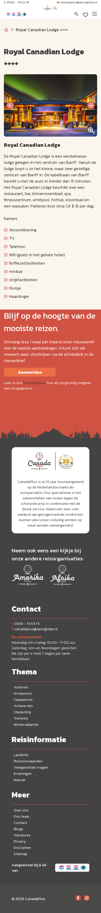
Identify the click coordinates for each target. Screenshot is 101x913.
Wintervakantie (26, 724)
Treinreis (21, 718)
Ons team (21, 816)
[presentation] (10, 105)
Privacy (20, 841)
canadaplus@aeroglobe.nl (78, 2)
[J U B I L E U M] (50, 13)
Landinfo (21, 755)
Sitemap (20, 854)
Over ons (21, 810)
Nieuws (19, 780)
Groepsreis (23, 693)
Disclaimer (22, 847)
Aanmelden (30, 372)
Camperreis (23, 699)
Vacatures (22, 835)
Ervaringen (23, 773)
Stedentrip (22, 712)
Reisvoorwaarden (28, 761)
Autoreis (21, 687)
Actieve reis (23, 706)
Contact (20, 822)
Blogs (18, 829)
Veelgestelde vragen (31, 767)
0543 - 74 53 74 (18, 2)
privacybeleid (34, 383)
